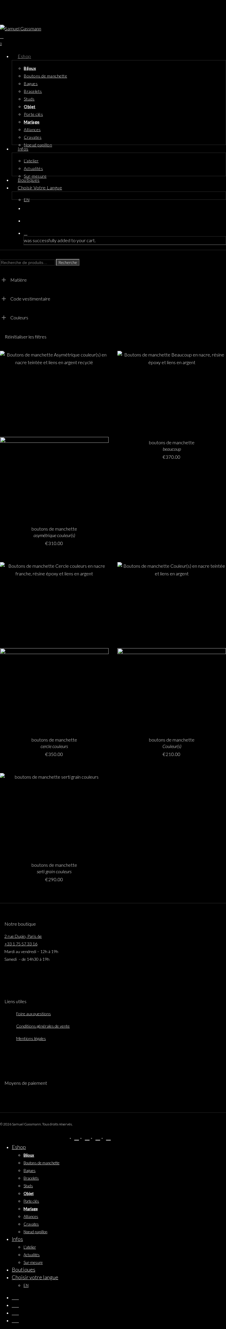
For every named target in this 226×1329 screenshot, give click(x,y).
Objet (29, 1193)
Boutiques (23, 1269)
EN (26, 1285)
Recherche (67, 262)
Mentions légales (31, 1038)
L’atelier (30, 1247)
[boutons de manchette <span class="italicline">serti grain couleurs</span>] (54, 813)
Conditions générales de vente (43, 1025)
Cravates (31, 1224)
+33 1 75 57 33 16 (20, 943)
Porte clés (31, 1201)
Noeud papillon (35, 1231)
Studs (28, 1185)
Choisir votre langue (35, 1277)
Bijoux (29, 1155)
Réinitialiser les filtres (25, 336)
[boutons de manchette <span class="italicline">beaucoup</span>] (171, 391)
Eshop (19, 1147)
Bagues (30, 1170)
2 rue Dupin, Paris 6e (23, 936)
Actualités (32, 1254)
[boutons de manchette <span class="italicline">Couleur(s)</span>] (171, 646)
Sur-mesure (33, 1262)
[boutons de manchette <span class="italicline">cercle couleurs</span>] (54, 646)
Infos (17, 1239)
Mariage (31, 1208)
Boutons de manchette (41, 1162)
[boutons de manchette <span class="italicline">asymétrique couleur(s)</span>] (54, 435)
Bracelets (31, 1178)
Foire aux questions (33, 1013)
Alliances (31, 1216)
